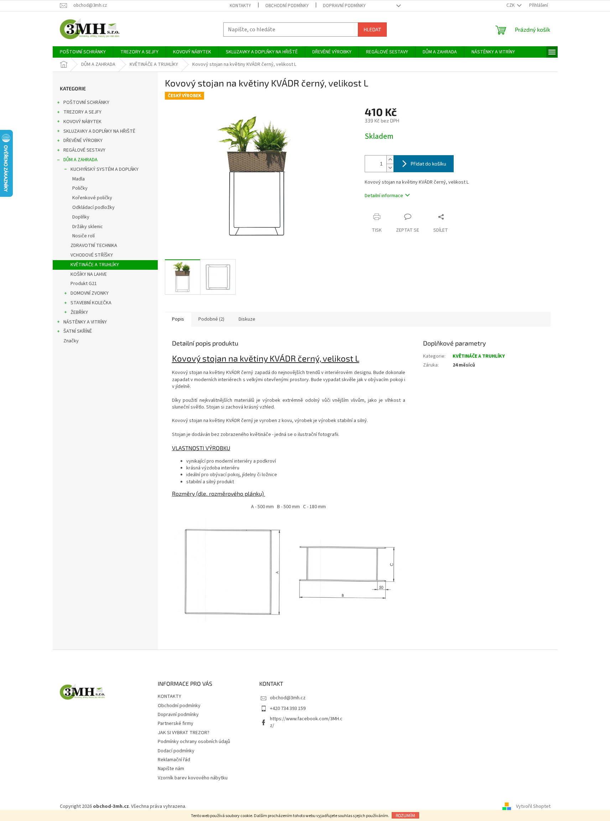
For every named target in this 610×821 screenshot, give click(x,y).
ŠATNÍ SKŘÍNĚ (77, 331)
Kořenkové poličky (92, 197)
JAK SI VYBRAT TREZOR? (183, 732)
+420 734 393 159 (288, 708)
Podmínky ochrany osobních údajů (194, 741)
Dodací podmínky (176, 750)
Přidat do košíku (428, 163)
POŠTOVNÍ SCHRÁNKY (86, 102)
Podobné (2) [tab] (211, 319)
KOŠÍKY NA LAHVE (89, 274)
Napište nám (171, 768)
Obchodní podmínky (287, 5)
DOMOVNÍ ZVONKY (90, 293)
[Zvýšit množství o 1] (389, 160)
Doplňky (80, 217)
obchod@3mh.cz (288, 697)
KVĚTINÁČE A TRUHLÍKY (95, 264)
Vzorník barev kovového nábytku (193, 777)
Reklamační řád (174, 759)
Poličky (80, 188)
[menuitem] (83, 52)
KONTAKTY (240, 5)
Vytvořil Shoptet (533, 806)
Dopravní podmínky (344, 5)
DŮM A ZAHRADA (80, 159)
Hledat (372, 29)
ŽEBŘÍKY (79, 312)
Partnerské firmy (175, 723)
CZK (511, 5)
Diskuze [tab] (247, 319)
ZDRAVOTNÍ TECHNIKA (94, 245)
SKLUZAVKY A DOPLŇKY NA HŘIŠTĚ (99, 131)
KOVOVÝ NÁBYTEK (82, 121)
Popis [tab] (178, 319)
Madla (78, 179)
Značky (71, 340)
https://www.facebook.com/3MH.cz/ (306, 722)
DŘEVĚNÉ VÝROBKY (83, 140)
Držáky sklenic (87, 226)
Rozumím (405, 815)
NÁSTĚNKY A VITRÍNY (85, 322)
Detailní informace (384, 195)
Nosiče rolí (83, 236)
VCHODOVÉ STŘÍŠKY (92, 255)
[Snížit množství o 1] (389, 168)
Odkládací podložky (93, 207)
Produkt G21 (84, 283)
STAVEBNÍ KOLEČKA (91, 302)
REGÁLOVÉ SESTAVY (84, 150)
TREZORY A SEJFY (82, 112)
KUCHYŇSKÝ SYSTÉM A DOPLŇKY (105, 169)
